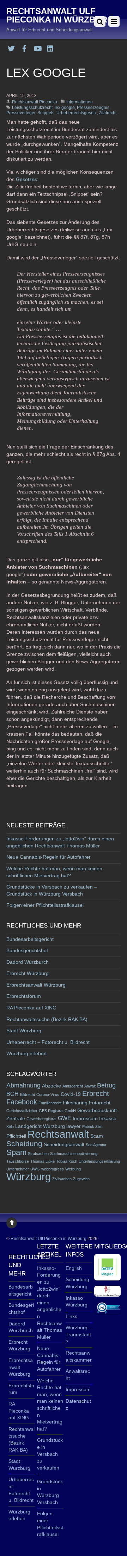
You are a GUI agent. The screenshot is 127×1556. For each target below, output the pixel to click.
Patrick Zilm (92, 1126)
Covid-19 (71, 1094)
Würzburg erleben (26, 1053)
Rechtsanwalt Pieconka (34, 101)
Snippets (45, 112)
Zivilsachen (62, 1179)
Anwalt (90, 1086)
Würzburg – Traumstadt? (79, 1334)
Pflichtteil (16, 1136)
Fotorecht (99, 1102)
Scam (96, 1136)
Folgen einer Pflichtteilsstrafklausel (45, 905)
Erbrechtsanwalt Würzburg (36, 985)
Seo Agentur (96, 1145)
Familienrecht (49, 1103)
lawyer (73, 1126)
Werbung (73, 1169)
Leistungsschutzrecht (32, 107)
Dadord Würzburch (27, 962)
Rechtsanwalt (58, 1134)
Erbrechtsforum (23, 996)
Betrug (106, 1085)
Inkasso (107, 1118)
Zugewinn (81, 1179)
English (74, 1268)
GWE (64, 1118)
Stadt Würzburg (23, 1030)
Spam (16, 1152)
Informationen (79, 101)
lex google (65, 107)
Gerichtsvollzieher (21, 1111)
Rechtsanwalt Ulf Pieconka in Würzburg (48, 1238)
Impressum (85, 1118)
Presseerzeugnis (93, 107)
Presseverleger (20, 112)
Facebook (21, 1102)
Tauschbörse (17, 1161)
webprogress (52, 1169)
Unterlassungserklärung (99, 1161)
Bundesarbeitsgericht (30, 939)
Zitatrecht (107, 112)
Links (71, 1316)
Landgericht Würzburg (40, 1126)
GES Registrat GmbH (57, 1111)
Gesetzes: (27, 179)
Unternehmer (17, 1169)
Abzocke (51, 1086)
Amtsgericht (72, 1086)
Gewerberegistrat (41, 1119)
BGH (12, 1094)
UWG (35, 1169)
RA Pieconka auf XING (31, 1008)
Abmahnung (23, 1085)
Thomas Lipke (42, 1161)
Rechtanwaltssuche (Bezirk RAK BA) (46, 1019)
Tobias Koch (66, 1161)
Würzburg (28, 1176)
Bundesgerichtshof (27, 950)
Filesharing (75, 1102)
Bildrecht (27, 1094)
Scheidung (24, 1143)
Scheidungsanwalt (64, 1144)
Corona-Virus (47, 1094)
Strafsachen (38, 1153)
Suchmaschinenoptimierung (73, 1153)
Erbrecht (95, 1093)
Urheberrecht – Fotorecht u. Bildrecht (48, 1042)
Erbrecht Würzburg (27, 973)
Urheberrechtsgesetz (76, 112)
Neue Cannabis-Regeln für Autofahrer (48, 857)
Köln (10, 1126)
